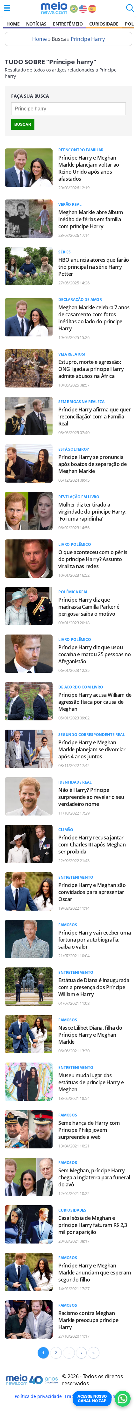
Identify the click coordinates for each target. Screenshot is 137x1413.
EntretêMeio (68, 24)
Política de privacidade (38, 1396)
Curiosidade (104, 24)
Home (13, 24)
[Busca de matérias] (130, 9)
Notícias (36, 24)
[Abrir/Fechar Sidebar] (7, 8)
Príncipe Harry (88, 38)
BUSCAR (22, 124)
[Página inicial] (54, 8)
